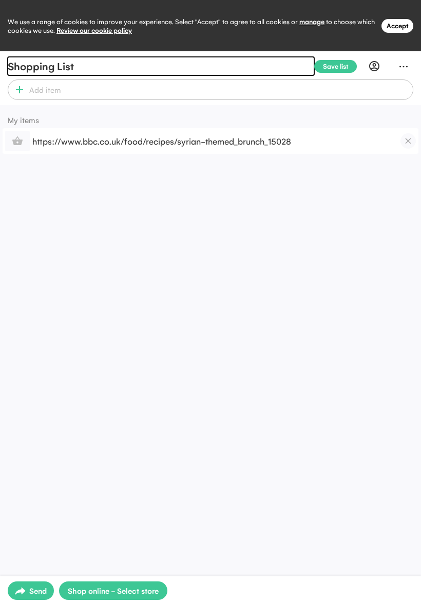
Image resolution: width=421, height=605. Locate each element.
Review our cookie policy (94, 30)
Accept (397, 25)
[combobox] (219, 89)
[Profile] (374, 66)
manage (311, 21)
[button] (17, 89)
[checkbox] (408, 141)
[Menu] (403, 66)
